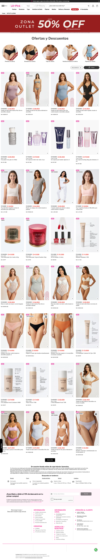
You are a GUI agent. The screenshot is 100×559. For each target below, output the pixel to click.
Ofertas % (75, 9)
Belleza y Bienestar (64, 9)
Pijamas (47, 9)
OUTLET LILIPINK (11, 13)
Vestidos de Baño (37, 9)
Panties (14, 9)
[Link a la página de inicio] (4, 13)
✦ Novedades (84, 9)
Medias (54, 9)
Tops (28, 9)
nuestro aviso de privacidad (35, 501)
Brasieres (21, 9)
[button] (69, 6)
